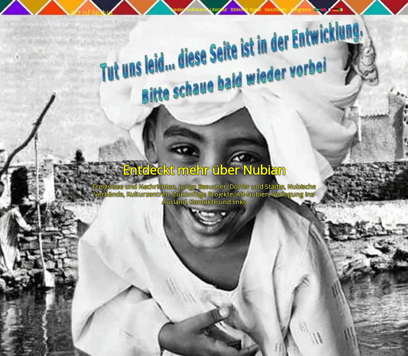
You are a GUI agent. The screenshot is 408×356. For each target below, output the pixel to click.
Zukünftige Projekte (203, 194)
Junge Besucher (202, 186)
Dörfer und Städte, (257, 186)
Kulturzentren (148, 194)
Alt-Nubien (252, 194)
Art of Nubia (91, 12)
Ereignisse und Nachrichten (134, 186)
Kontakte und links (218, 201)
